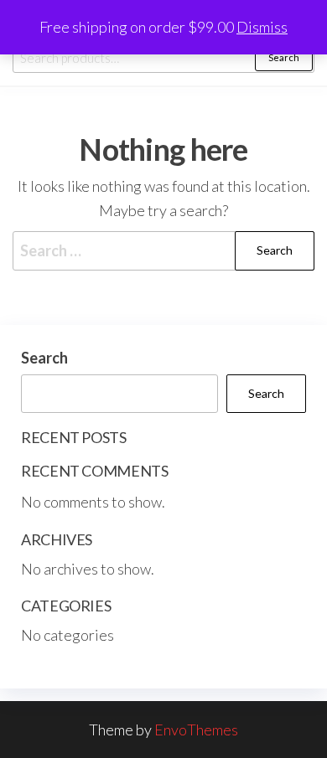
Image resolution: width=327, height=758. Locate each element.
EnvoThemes (196, 729)
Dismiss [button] (262, 27)
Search (283, 57)
